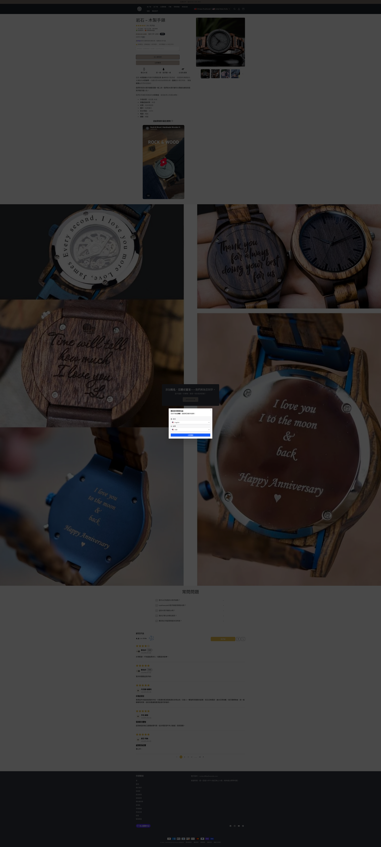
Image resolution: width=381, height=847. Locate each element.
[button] (190, 422)
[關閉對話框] (211, 410)
